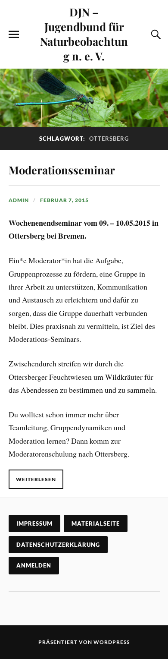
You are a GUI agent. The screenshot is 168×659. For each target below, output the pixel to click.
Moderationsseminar (62, 169)
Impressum (34, 523)
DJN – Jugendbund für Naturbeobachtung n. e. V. (84, 33)
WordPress (111, 642)
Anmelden (33, 565)
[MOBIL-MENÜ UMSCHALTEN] (14, 34)
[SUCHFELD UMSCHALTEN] (154, 34)
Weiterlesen (36, 479)
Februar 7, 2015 (64, 200)
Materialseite (96, 523)
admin (19, 200)
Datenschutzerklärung (58, 544)
